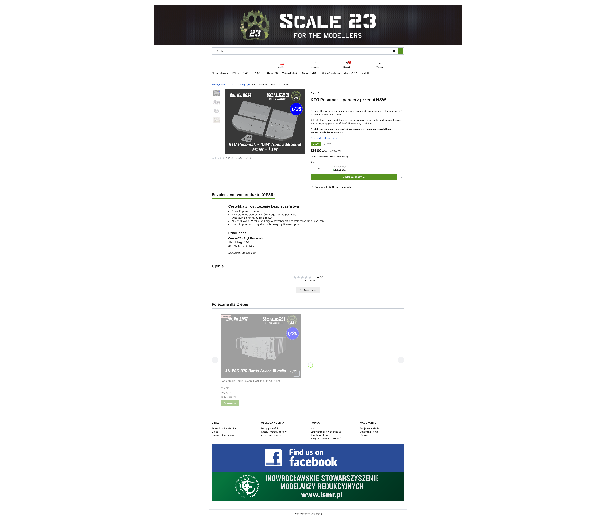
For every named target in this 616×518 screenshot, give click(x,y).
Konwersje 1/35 (243, 84)
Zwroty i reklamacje (271, 435)
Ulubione (364, 435)
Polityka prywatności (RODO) (326, 438)
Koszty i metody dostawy (274, 431)
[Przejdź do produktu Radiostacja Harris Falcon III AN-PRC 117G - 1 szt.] (261, 346)
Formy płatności (269, 428)
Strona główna (218, 84)
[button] (400, 51)
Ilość (313, 162)
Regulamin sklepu (320, 435)
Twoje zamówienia (369, 428)
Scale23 (315, 93)
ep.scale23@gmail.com (242, 252)
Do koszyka (229, 403)
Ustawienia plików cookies (325, 431)
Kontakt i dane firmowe (224, 435)
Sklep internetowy (307, 514)
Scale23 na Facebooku (224, 428)
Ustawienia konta (369, 431)
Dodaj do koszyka (354, 176)
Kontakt (315, 428)
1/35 (231, 84)
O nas (215, 431)
